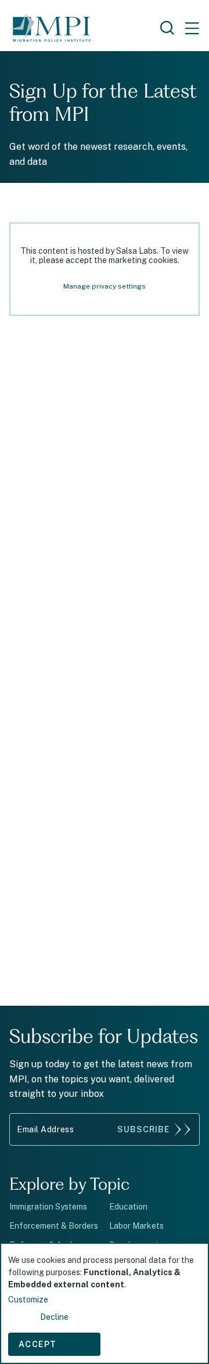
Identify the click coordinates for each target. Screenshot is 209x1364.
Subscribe (143, 1129)
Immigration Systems (48, 1206)
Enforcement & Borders (53, 1225)
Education (128, 1206)
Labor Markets (136, 1225)
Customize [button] (28, 1299)
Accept (37, 1344)
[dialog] (104, 1303)
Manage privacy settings (104, 286)
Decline (54, 1317)
